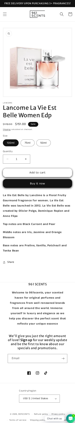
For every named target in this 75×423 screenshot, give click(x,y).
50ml (43, 143)
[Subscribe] (63, 358)
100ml (11, 143)
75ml (28, 143)
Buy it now (37, 184)
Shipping (7, 129)
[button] (5, 14)
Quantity (7, 151)
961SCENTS (24, 414)
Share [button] (10, 262)
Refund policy (41, 414)
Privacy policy (58, 414)
